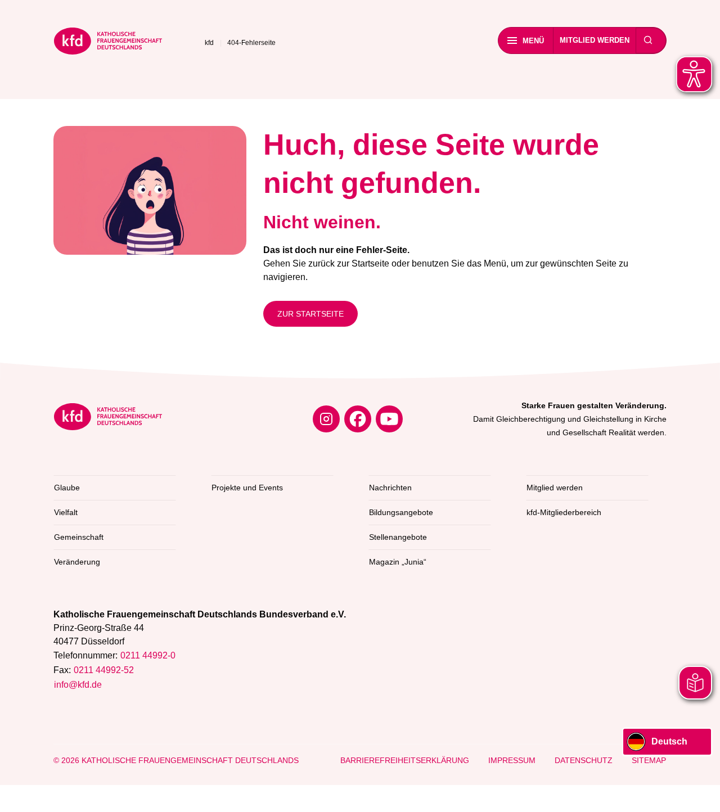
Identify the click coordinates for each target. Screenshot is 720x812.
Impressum (512, 760)
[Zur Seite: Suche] (648, 40)
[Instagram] (326, 418)
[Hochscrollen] (700, 792)
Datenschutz (584, 760)
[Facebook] (357, 418)
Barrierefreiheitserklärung (404, 760)
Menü (533, 41)
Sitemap (649, 760)
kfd (209, 43)
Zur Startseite (310, 313)
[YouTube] (389, 418)
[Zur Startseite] (108, 43)
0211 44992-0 (148, 655)
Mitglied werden (594, 40)
